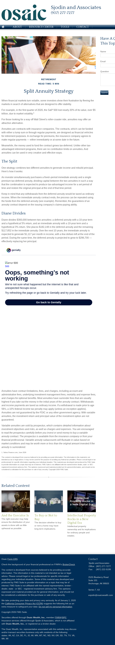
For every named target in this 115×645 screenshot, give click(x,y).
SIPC (64, 617)
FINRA (58, 617)
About (17, 26)
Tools (65, 26)
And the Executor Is (15, 515)
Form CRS (12, 559)
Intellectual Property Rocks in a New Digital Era (81, 519)
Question (104, 71)
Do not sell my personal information (55, 606)
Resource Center (41, 26)
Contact (82, 26)
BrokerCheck (69, 564)
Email (103, 61)
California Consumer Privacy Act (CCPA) (24, 603)
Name (103, 51)
